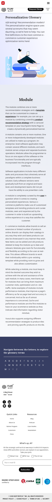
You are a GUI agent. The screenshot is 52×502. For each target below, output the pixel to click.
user (42, 196)
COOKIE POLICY (21, 499)
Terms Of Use (35, 499)
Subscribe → (26, 470)
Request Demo (35, 9)
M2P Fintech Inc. (21, 496)
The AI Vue (38, 456)
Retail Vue (14, 456)
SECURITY (46, 499)
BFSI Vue (26, 456)
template (40, 110)
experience (10, 116)
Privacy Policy (8, 499)
